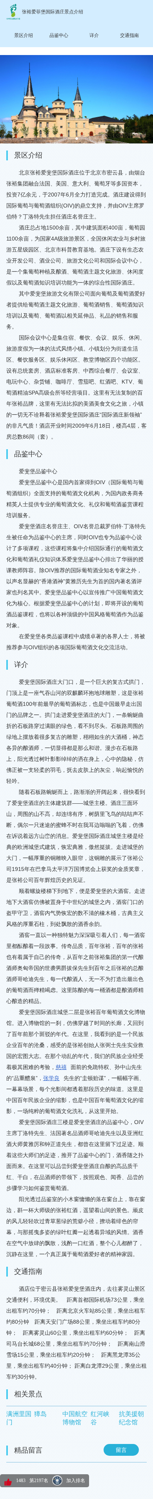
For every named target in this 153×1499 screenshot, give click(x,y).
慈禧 (61, 1067)
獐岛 (40, 1414)
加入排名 (75, 1480)
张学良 (51, 1078)
